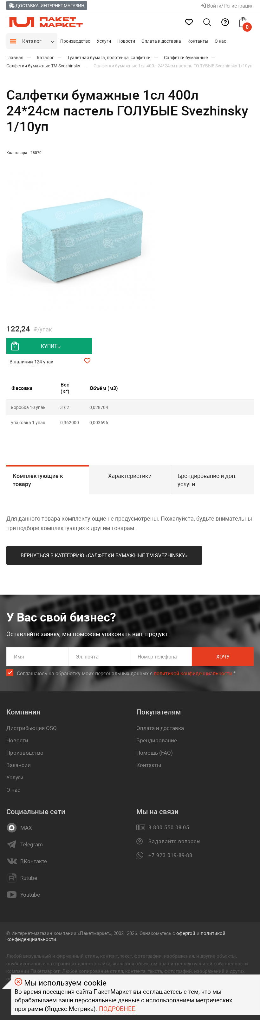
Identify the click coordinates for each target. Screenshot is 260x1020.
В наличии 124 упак (31, 361)
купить (51, 346)
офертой (185, 933)
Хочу (223, 656)
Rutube (28, 878)
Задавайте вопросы (174, 841)
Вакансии (18, 765)
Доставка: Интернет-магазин (49, 6)
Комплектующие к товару (38, 480)
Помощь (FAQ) (154, 752)
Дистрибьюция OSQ (31, 728)
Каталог (32, 41)
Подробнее (117, 1009)
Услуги (104, 41)
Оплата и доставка (161, 41)
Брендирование (156, 740)
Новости (126, 41)
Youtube (30, 894)
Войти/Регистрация (230, 6)
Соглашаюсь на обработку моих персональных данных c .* (126, 673)
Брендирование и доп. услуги (207, 480)
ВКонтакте (33, 861)
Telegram (31, 844)
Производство (75, 41)
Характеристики (130, 475)
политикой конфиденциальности (193, 673)
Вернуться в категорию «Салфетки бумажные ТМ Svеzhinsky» (104, 555)
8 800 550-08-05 (168, 827)
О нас (220, 41)
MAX (26, 827)
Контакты (197, 41)
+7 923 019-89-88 (170, 855)
